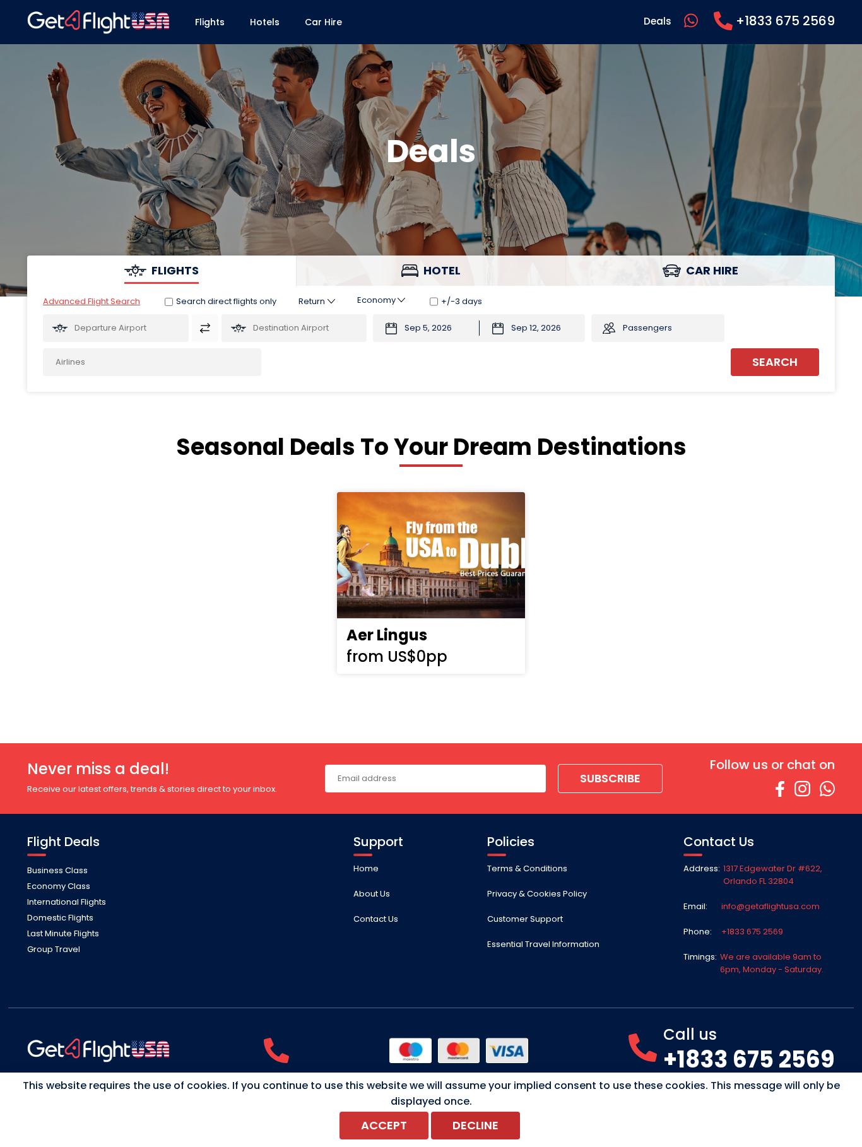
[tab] (162, 271)
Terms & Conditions (527, 868)
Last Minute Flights (63, 933)
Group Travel (53, 949)
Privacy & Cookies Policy (537, 894)
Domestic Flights (60, 918)
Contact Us (375, 919)
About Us (371, 894)
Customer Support (525, 919)
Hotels (265, 22)
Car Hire (323, 22)
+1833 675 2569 (752, 932)
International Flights (66, 902)
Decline (475, 1125)
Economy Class (58, 886)
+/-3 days (461, 301)
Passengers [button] (647, 328)
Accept (384, 1125)
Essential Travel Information (543, 944)
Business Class (57, 870)
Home (366, 868)
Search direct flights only (226, 301)
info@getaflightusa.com (770, 906)
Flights (210, 22)
